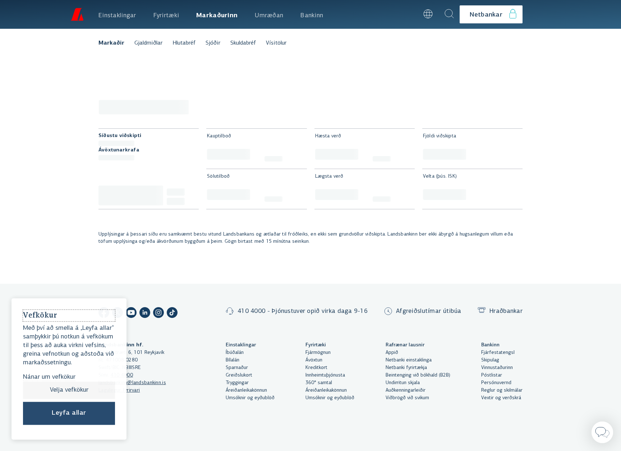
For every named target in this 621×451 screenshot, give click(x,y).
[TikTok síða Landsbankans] (172, 313)
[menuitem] (117, 14)
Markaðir (111, 43)
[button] (408, 14)
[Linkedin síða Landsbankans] (144, 313)
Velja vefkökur (69, 390)
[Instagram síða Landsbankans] (158, 313)
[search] (449, 14)
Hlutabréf (184, 43)
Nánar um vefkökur (49, 377)
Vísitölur (276, 43)
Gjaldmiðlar (148, 43)
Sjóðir (213, 43)
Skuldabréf (243, 43)
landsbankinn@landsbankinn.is (132, 383)
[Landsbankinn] (77, 14)
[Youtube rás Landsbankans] (131, 313)
